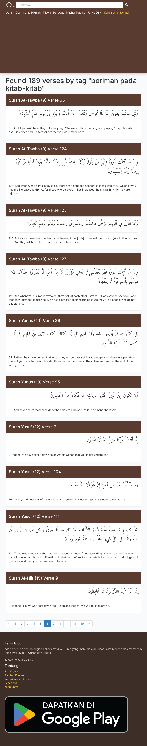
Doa (18, 12)
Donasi (124, 12)
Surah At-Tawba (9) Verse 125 (38, 210)
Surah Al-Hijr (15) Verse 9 (33, 578)
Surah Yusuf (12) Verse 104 (35, 471)
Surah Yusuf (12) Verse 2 (32, 426)
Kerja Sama (111, 12)
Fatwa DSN (94, 12)
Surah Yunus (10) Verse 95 (34, 382)
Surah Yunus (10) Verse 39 (34, 320)
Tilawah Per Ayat (53, 12)
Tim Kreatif (11, 671)
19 (82, 623)
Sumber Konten (14, 675)
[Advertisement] (73, 44)
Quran (9, 12)
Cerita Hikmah (32, 12)
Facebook (11, 683)
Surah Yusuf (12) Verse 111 (34, 516)
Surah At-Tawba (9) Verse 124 (38, 148)
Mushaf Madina (75, 12)
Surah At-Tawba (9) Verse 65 (37, 100)
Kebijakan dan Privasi (18, 679)
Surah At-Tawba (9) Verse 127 (37, 259)
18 (74, 623)
